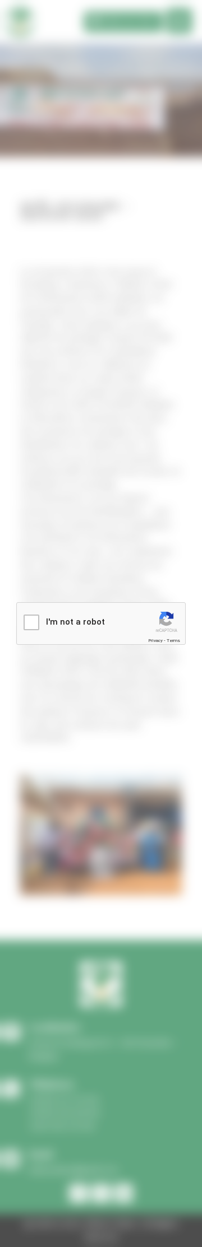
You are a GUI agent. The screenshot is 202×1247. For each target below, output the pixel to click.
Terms (173, 640)
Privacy (155, 640)
